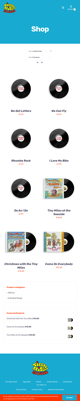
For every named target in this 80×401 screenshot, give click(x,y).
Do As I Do (21, 210)
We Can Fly (58, 111)
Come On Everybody (59, 264)
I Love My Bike (59, 160)
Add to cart (19, 88)
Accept (69, 397)
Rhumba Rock (21, 160)
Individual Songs (15, 298)
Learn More (31, 399)
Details (9, 90)
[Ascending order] (51, 51)
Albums (11, 293)
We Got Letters (21, 111)
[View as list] (42, 62)
